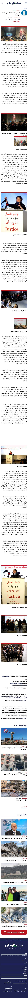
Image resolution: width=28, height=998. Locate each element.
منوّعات (25, 971)
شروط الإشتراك (16, 990)
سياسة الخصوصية (24, 991)
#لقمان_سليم (5, 676)
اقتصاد (25, 964)
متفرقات (11, 955)
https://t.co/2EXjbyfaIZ (16, 683)
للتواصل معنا (17, 991)
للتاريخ (25, 975)
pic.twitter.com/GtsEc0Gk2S (13, 698)
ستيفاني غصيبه (16, 11)
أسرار (15, 955)
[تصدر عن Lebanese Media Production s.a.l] (14, 945)
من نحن (26, 988)
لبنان (26, 953)
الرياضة (25, 969)
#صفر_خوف (24, 698)
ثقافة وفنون (24, 967)
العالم (26, 966)
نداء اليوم (22, 955)
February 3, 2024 (18, 688)
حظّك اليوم (25, 973)
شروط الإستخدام (24, 990)
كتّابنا (26, 958)
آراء (26, 962)
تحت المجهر (25, 960)
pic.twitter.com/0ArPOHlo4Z (19, 685)
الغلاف (26, 955)
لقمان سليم (24, 807)
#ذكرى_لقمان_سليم (7, 696)
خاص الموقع (3, 955)
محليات (25, 8)
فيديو (26, 977)
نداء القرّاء (7, 955)
